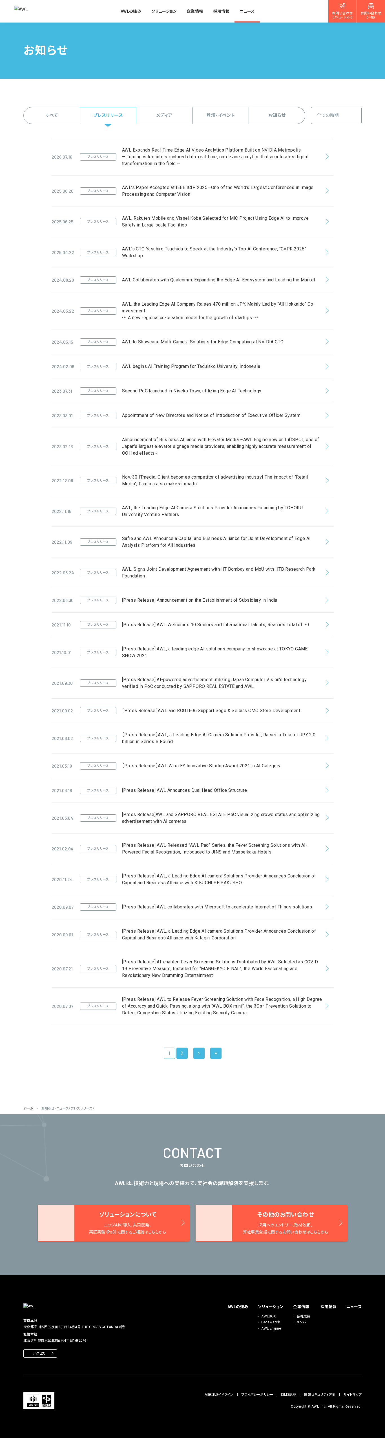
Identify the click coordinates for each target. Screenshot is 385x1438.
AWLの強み (131, 11)
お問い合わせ (342, 15)
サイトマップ (353, 1395)
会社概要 (304, 1316)
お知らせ (277, 115)
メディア (164, 115)
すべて (52, 115)
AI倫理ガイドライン (219, 1395)
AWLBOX (268, 1316)
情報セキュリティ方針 (320, 1395)
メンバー (303, 1322)
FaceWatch (270, 1322)
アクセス (38, 1353)
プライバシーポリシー (257, 1395)
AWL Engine (271, 1328)
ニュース (247, 11)
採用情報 (221, 11)
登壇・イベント (220, 115)
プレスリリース (108, 115)
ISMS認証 (288, 1395)
